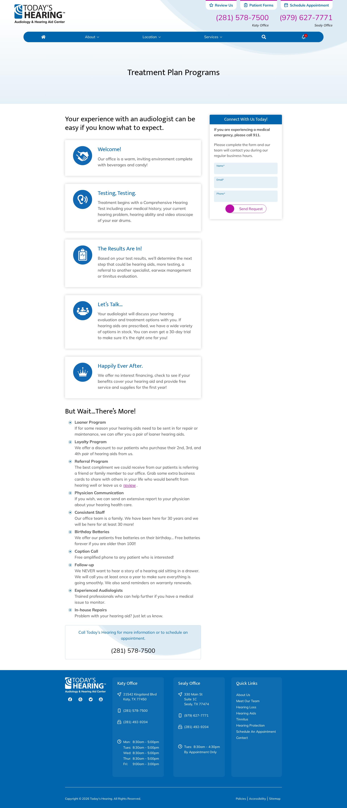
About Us (243, 695)
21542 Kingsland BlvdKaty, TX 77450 (140, 696)
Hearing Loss (246, 707)
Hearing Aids (246, 713)
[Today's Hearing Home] (39, 14)
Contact (242, 738)
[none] (92, 37)
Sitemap (274, 798)
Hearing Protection (250, 725)
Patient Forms (261, 5)
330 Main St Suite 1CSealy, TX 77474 (196, 699)
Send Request (251, 208)
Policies (241, 798)
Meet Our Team (248, 701)
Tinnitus (242, 719)
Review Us (223, 5)
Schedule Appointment (309, 5)
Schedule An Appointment (256, 731)
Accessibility (257, 798)
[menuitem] (43, 37)
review (129, 485)
